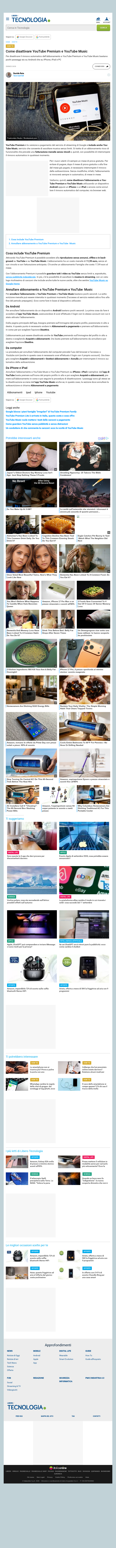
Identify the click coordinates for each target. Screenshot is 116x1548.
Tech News (12, 1363)
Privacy (50, 1477)
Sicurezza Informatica (65, 1379)
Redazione (38, 1378)
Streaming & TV (14, 1386)
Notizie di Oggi (13, 1355)
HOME (8, 42)
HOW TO (14, 42)
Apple (35, 1359)
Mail (98, 22)
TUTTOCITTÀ (72, 1471)
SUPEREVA (58, 1474)
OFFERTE (11, 985)
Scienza (10, 1366)
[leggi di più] (108, 74)
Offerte (10, 1370)
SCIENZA (11, 897)
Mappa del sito (47, 1416)
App (35, 1363)
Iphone (38, 392)
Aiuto (87, 1477)
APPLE (63, 853)
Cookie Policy (60, 1477)
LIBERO (8, 1471)
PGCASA (51, 1471)
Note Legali (41, 1477)
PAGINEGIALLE (25, 1471)
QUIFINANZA (95, 1471)
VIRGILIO (15, 1471)
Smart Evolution (66, 1359)
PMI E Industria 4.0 (94, 1378)
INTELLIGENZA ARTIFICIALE (71, 941)
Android (36, 1355)
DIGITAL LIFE (13, 853)
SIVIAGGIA (86, 1471)
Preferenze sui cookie (75, 1477)
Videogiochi (12, 1390)
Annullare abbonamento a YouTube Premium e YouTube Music (43, 243)
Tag (73, 1416)
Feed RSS (19, 1416)
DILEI (79, 1471)
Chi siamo (30, 1477)
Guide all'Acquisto (93, 1359)
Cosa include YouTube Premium (27, 239)
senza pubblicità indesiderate (21, 277)
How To (88, 1355)
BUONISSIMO (105, 1471)
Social (9, 1382)
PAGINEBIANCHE (61, 1471)
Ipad (28, 392)
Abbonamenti (14, 392)
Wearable (63, 1355)
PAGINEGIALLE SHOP (39, 1471)
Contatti (96, 1416)
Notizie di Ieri (12, 1359)
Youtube (50, 392)
